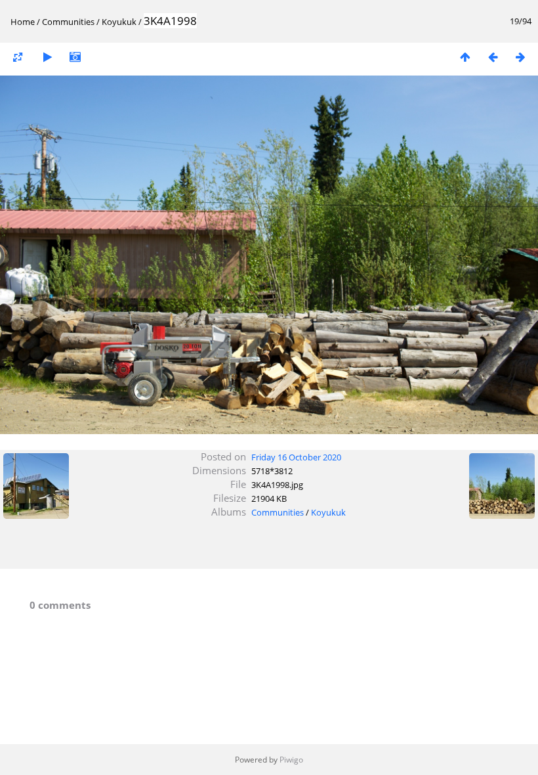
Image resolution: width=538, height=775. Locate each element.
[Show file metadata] (75, 56)
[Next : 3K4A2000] (520, 56)
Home (22, 22)
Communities (68, 22)
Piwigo (291, 759)
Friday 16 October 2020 (296, 457)
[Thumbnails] (465, 56)
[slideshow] (47, 56)
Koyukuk (119, 22)
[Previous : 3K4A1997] (493, 56)
